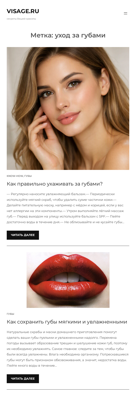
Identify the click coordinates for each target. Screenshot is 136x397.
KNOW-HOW (15, 176)
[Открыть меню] (125, 13)
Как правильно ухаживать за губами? (55, 184)
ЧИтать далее (23, 235)
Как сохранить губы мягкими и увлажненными (67, 322)
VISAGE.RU (23, 11)
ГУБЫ (28, 176)
